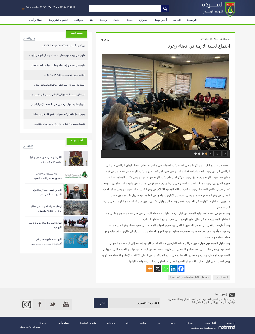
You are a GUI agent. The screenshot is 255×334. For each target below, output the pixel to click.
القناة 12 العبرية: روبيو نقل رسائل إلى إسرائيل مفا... (59, 84)
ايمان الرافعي (222, 277)
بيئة (91, 19)
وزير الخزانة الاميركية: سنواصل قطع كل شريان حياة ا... (58, 114)
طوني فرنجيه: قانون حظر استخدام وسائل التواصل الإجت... (56, 55)
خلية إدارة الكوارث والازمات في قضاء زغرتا (189, 277)
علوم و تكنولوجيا (58, 19)
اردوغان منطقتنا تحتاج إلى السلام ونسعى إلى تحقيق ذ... (57, 94)
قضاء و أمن (36, 19)
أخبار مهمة (161, 19)
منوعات (78, 19)
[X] (157, 268)
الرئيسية (192, 19)
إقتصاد (117, 19)
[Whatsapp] (165, 268)
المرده (177, 19)
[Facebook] (181, 268)
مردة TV (42, 323)
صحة (130, 19)
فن (158, 323)
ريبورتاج (143, 19)
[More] (149, 268)
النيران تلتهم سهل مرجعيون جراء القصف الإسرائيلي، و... (57, 104)
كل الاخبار (28, 146)
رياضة (103, 19)
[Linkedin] (173, 268)
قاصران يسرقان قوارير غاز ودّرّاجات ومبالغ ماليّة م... (59, 124)
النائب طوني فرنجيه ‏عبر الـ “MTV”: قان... (64, 75)
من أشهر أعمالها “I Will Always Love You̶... (63, 45)
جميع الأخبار (29, 38)
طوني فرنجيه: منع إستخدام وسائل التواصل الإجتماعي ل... (57, 65)
